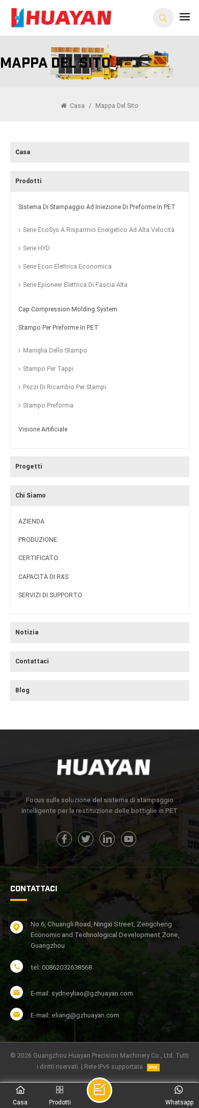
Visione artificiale (42, 429)
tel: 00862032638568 (61, 967)
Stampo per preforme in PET (58, 327)
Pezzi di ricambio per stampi (64, 387)
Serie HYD (36, 248)
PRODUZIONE (37, 539)
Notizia (26, 632)
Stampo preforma (48, 405)
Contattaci (32, 661)
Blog (22, 690)
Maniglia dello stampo (55, 350)
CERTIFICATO (38, 558)
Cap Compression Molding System (67, 309)
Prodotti (28, 181)
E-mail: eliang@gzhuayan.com (75, 1015)
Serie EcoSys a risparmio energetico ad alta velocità (99, 230)
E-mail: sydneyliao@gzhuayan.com (82, 993)
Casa (76, 105)
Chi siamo (30, 495)
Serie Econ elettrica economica (67, 266)
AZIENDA (31, 521)
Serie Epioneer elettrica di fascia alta (75, 284)
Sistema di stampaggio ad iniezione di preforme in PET (97, 207)
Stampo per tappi (48, 368)
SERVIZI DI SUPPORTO (50, 595)
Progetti (28, 466)
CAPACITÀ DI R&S (43, 576)
